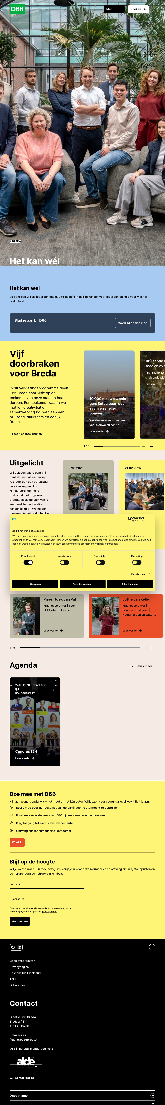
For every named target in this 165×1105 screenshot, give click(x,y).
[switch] (64, 562)
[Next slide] (150, 446)
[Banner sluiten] (151, 519)
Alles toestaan (130, 584)
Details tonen (138, 574)
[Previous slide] (145, 446)
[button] (116, 9)
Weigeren (35, 584)
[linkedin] (19, 947)
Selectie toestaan (82, 584)
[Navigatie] (150, 947)
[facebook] (13, 947)
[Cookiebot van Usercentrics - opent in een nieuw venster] (130, 519)
